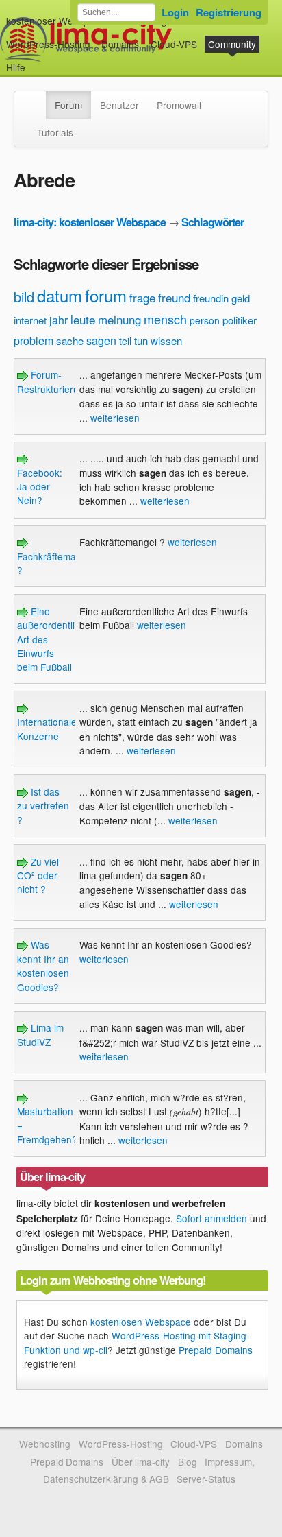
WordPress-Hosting (48, 44)
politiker (239, 320)
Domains (120, 44)
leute (82, 319)
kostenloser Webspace (55, 20)
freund (174, 297)
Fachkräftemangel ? (55, 563)
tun (141, 340)
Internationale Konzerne (47, 728)
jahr (58, 320)
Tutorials (55, 132)
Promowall (179, 105)
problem (33, 340)
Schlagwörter (212, 222)
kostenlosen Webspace (140, 1322)
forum (106, 295)
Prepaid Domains (216, 1350)
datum (59, 295)
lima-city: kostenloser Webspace (90, 222)
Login (175, 12)
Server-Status (206, 1479)
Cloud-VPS (174, 44)
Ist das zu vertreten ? (43, 805)
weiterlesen (115, 418)
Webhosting (44, 1444)
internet (30, 320)
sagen (101, 340)
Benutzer (119, 105)
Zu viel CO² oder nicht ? (38, 875)
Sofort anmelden (211, 1218)
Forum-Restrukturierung (53, 381)
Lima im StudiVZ (40, 1034)
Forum (68, 105)
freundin (211, 298)
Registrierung (228, 12)
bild (24, 297)
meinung (119, 319)
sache (70, 340)
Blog (187, 1461)
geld (240, 298)
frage (142, 297)
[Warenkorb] (36, 60)
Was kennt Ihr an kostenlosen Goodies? (43, 965)
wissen (166, 340)
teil (125, 341)
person (205, 320)
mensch (165, 319)
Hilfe (15, 67)
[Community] (37, 98)
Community (232, 44)
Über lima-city (141, 1461)
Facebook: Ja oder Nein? (39, 486)
